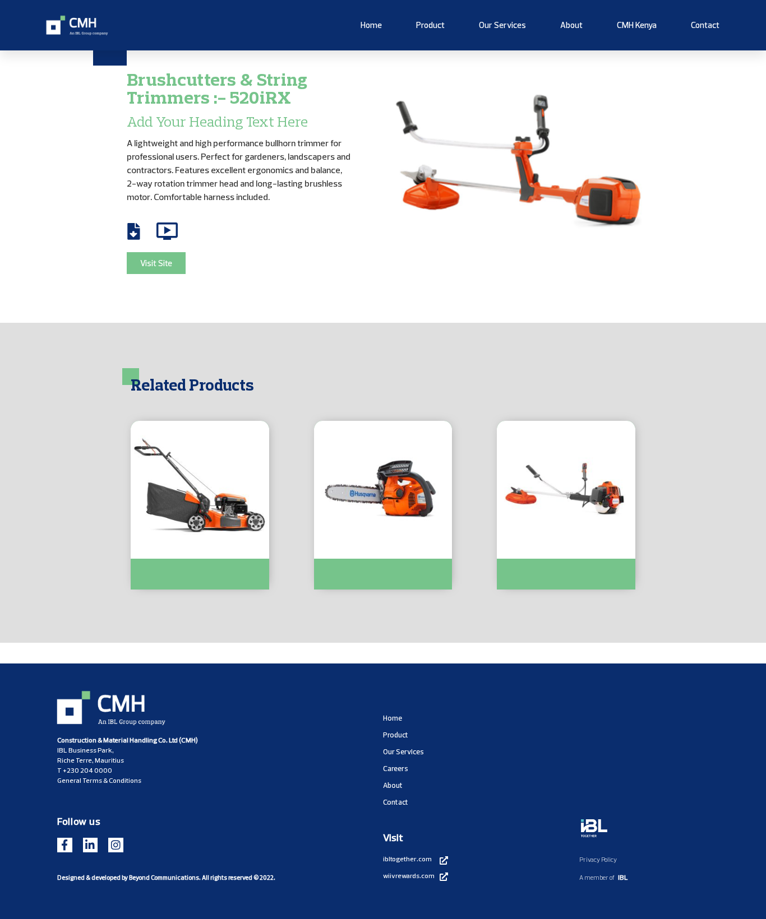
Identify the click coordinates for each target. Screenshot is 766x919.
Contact (705, 25)
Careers (395, 768)
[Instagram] (115, 845)
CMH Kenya (637, 25)
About (571, 25)
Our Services (502, 25)
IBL (623, 877)
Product (430, 25)
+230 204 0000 (87, 770)
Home (371, 25)
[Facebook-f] (64, 845)
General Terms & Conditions (99, 780)
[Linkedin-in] (90, 845)
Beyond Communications (164, 877)
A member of (597, 877)
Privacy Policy (598, 860)
